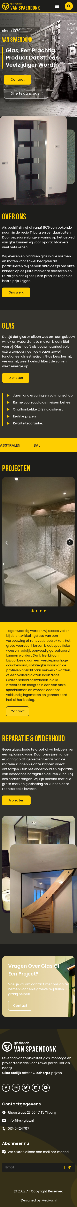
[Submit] (70, 1167)
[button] (57, 6)
